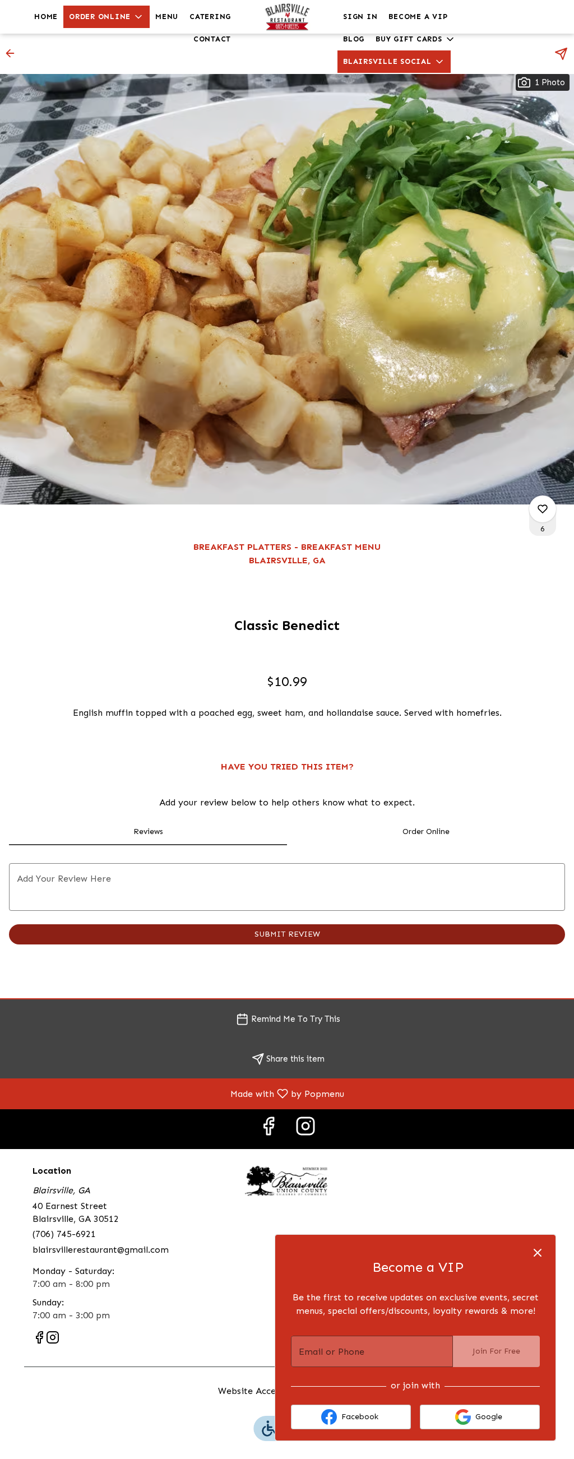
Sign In (360, 16)
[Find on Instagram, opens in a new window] (305, 1129)
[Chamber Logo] (287, 1180)
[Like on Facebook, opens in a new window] (268, 1129)
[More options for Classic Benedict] (542, 508)
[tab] (148, 831)
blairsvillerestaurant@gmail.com (101, 1249)
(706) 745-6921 (64, 1234)
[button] (106, 17)
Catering (210, 16)
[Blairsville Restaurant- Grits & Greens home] (287, 17)
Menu (166, 16)
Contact (212, 39)
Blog (353, 39)
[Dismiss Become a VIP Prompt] (537, 1252)
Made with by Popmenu (176, 1093)
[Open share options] (561, 54)
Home (46, 16)
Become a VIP (417, 16)
